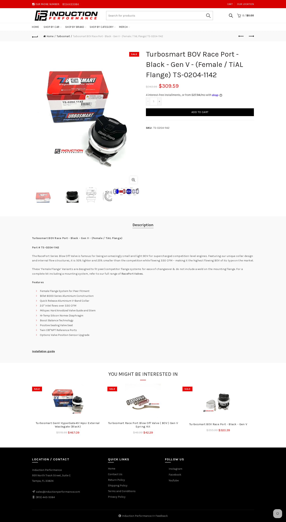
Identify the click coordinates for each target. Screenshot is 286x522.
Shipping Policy (117, 485)
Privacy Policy (116, 496)
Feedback (161, 516)
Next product (251, 36)
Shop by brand (74, 26)
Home (35, 26)
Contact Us (115, 474)
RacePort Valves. (132, 273)
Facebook (175, 474)
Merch (123, 26)
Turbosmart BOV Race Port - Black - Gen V (218, 424)
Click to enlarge (133, 180)
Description (143, 225)
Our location (245, 4)
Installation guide (43, 351)
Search (208, 15)
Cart (230, 4)
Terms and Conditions (122, 491)
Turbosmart (63, 36)
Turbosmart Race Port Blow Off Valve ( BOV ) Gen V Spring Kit (143, 424)
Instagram (175, 468)
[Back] (35, 36)
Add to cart (199, 112)
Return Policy (116, 480)
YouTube (174, 480)
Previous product (241, 36)
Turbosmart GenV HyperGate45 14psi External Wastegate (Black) (68, 424)
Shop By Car (52, 26)
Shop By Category (101, 26)
